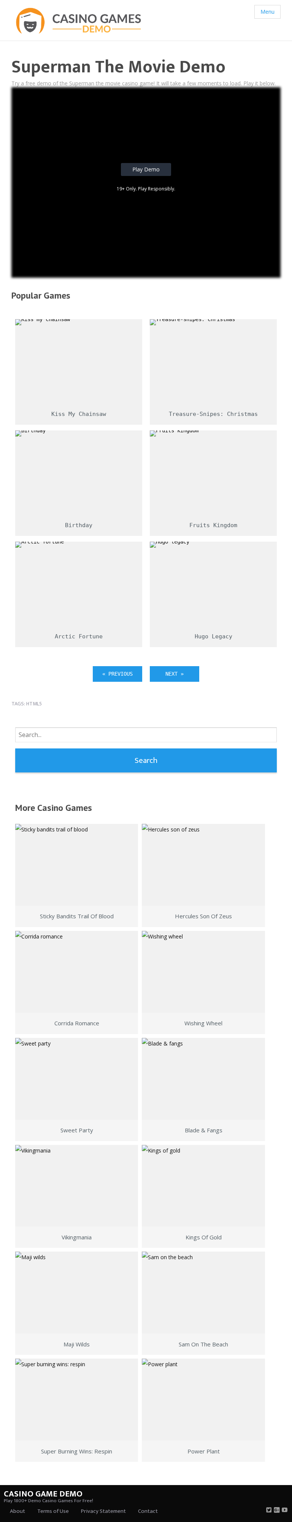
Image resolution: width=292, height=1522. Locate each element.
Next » (174, 674)
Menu (267, 11)
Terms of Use (53, 1511)
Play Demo (146, 169)
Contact (148, 1511)
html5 (34, 703)
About (17, 1511)
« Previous (117, 674)
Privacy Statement (103, 1511)
